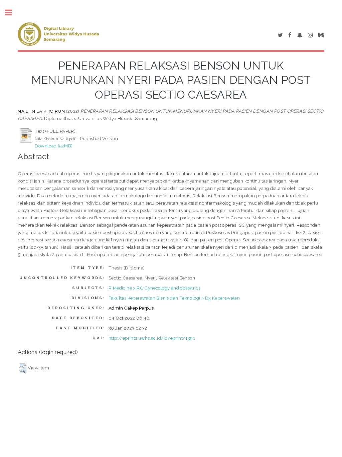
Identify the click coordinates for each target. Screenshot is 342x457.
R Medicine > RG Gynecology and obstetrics (154, 288)
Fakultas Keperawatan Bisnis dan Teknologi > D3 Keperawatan (174, 298)
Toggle (12, 12)
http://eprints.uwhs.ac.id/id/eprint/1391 (152, 338)
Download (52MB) (53, 145)
